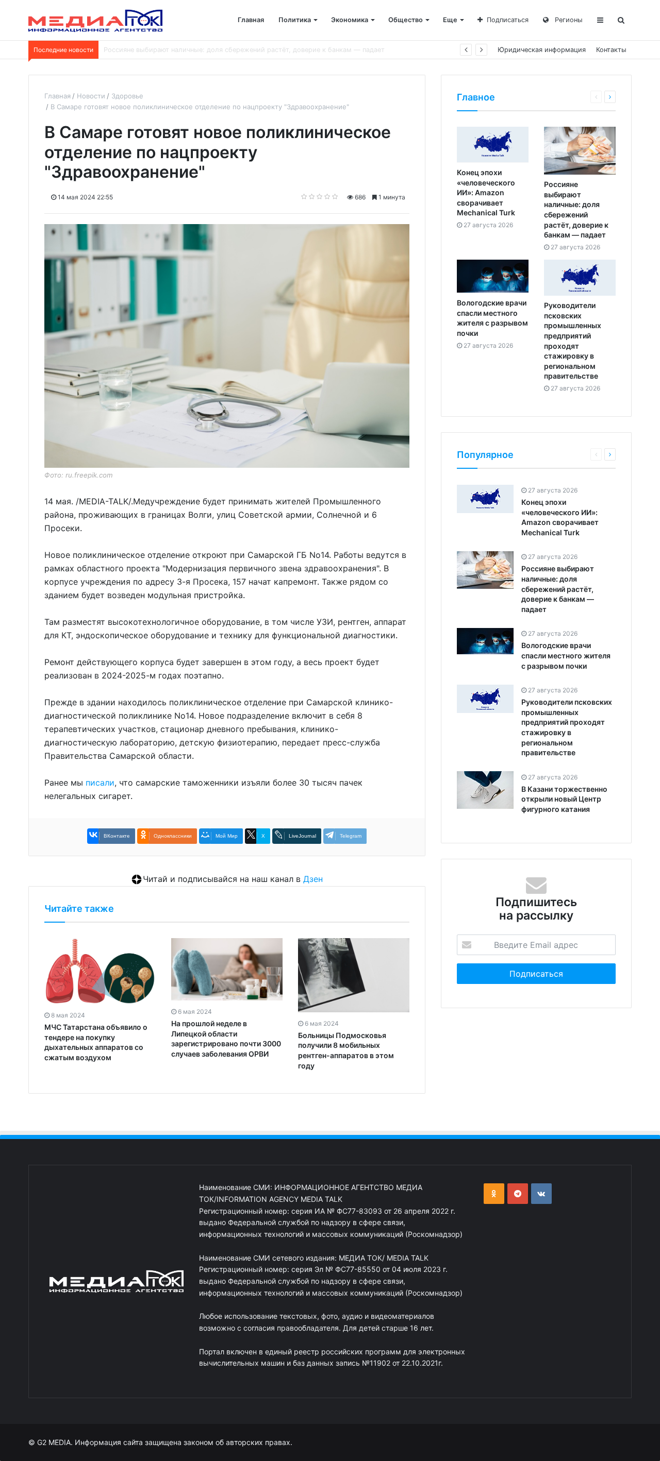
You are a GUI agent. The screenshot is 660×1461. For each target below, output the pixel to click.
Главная (251, 20)
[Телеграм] (517, 1193)
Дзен (313, 879)
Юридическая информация (542, 50)
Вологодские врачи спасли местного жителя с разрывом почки (209, 50)
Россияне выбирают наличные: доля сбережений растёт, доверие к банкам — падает (557, 589)
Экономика (349, 20)
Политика (294, 20)
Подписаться (508, 20)
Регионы (568, 20)
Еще (450, 20)
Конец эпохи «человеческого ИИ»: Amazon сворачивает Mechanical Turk (486, 192)
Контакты (611, 50)
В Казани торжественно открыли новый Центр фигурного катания (564, 799)
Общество (405, 20)
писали (100, 782)
